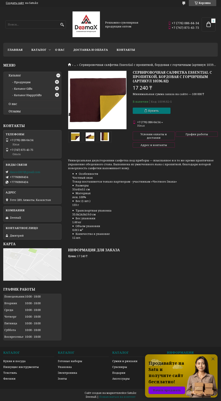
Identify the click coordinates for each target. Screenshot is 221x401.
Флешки (9, 378)
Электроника (67, 373)
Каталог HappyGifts (28, 95)
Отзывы (15, 111)
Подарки (118, 373)
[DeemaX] (86, 24)
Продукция (22, 82)
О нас (60, 50)
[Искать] (62, 25)
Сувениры (119, 367)
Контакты (126, 50)
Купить (153, 111)
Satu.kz (131, 393)
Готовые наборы (70, 361)
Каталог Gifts (23, 89)
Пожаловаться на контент (117, 397)
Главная (15, 50)
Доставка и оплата (90, 50)
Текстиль (10, 373)
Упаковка (65, 367)
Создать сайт (15, 3)
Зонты (62, 378)
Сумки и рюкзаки (124, 361)
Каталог (38, 50)
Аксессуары (121, 378)
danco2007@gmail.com (25, 172)
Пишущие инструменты (21, 367)
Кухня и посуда (14, 361)
